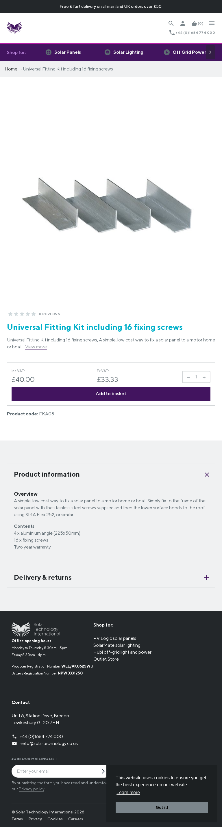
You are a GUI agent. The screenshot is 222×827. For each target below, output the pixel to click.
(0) (201, 23)
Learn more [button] (128, 792)
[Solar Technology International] (14, 28)
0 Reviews (49, 314)
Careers (75, 819)
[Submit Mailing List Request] (105, 772)
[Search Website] (171, 23)
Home (11, 69)
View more (36, 347)
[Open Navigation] (211, 23)
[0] (10, 314)
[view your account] (182, 23)
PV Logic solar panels (114, 638)
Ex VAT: (103, 371)
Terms (17, 819)
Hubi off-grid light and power (122, 652)
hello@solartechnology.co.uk (49, 743)
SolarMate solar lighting (116, 645)
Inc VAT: (18, 371)
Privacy (35, 819)
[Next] (210, 52)
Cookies (55, 819)
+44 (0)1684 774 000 (195, 32)
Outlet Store (106, 659)
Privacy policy (31, 789)
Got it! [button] (162, 807)
